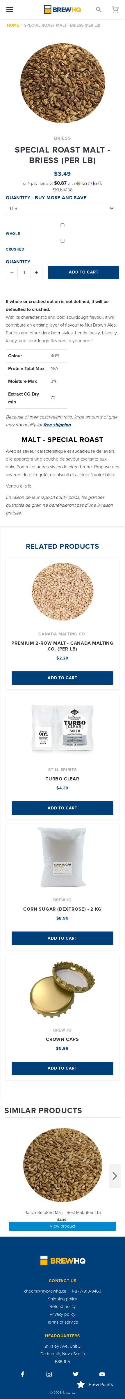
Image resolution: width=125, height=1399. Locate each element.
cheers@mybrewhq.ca (45, 1291)
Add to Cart (62, 677)
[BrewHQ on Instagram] (49, 1374)
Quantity (18, 262)
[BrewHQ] (62, 9)
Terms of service (62, 1322)
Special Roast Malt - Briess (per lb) (62, 25)
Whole (13, 233)
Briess (62, 138)
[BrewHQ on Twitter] (76, 1374)
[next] (115, 1176)
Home (13, 25)
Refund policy (63, 1306)
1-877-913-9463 (86, 1291)
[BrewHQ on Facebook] (23, 1374)
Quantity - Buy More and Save (46, 198)
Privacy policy (62, 1314)
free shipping (57, 425)
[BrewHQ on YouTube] (102, 1374)
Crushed (15, 249)
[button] (62, 183)
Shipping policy (62, 1299)
